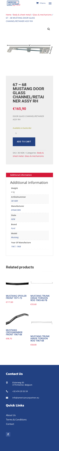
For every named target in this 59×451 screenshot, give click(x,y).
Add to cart (24, 142)
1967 (13, 246)
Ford (13, 228)
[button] (48, 29)
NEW (13, 219)
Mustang (15, 237)
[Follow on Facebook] (8, 434)
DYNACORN (16, 210)
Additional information (21, 175)
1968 (18, 246)
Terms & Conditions (16, 419)
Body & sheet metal (22, 14)
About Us (11, 415)
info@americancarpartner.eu (25, 397)
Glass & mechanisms (42, 14)
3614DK (14, 201)
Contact (10, 423)
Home (8, 14)
